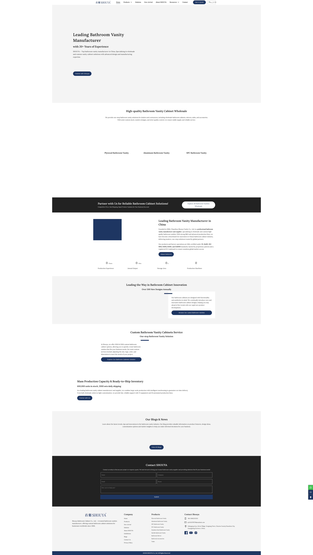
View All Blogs (156, 447)
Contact (185, 2)
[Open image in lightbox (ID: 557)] (233, 390)
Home (118, 2)
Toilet (153, 541)
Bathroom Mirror (156, 536)
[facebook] (186, 532)
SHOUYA (150, 553)
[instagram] (195, 532)
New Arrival (148, 2)
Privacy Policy (128, 543)
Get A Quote (199, 2)
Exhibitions (127, 533)
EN (214, 2)
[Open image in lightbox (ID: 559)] (244, 390)
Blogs (125, 536)
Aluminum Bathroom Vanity (159, 521)
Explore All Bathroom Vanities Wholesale (198, 205)
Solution (138, 2)
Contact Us (127, 539)
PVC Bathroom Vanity (157, 527)
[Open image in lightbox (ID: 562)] (221, 390)
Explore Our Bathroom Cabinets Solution (121, 359)
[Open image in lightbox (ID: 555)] (255, 390)
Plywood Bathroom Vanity (158, 518)
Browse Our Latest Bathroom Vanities (192, 313)
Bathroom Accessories (157, 538)
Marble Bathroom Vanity (158, 533)
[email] (310, 492)
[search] (190, 2)
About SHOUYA (161, 2)
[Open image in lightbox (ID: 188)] (210, 390)
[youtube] (191, 532)
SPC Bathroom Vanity (157, 524)
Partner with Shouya (82, 73)
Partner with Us (84, 398)
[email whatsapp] (310, 487)
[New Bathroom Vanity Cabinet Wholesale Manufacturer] (103, 2)
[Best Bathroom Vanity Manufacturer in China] (95, 515)
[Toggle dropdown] (131, 2)
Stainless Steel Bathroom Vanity (160, 530)
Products (126, 2)
